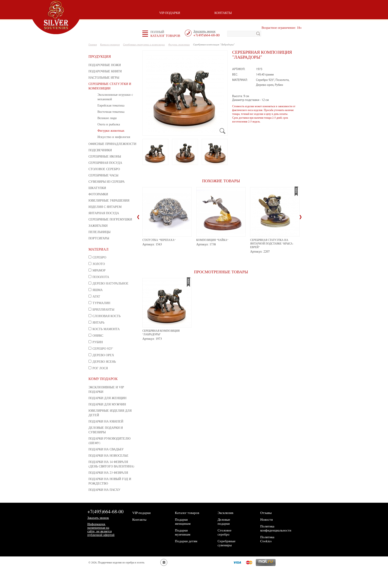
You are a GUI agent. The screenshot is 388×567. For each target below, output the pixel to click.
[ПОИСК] (258, 34)
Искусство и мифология (113, 137)
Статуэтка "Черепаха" (159, 240)
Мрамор (99, 270)
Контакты (223, 13)
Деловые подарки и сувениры (105, 429)
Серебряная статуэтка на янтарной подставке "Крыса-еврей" (271, 243)
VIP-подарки (169, 13)
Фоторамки (98, 194)
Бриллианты (103, 309)
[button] (165, 34)
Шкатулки (97, 188)
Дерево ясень (104, 361)
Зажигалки (98, 225)
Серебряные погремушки (110, 219)
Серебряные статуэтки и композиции (109, 86)
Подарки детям (186, 541)
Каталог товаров (187, 512)
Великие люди (107, 118)
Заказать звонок (98, 518)
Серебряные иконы (104, 156)
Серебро (99, 257)
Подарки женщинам (183, 521)
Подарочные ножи (104, 65)
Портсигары (98, 238)
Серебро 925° (103, 348)
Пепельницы (99, 232)
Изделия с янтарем (104, 207)
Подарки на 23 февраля (108, 472)
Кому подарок (103, 378)
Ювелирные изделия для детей (110, 412)
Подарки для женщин (107, 398)
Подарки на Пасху (104, 489)
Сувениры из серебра (106, 181)
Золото (99, 264)
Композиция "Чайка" (212, 240)
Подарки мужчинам (182, 532)
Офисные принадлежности (112, 144)
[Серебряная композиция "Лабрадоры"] (185, 93)
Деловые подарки (224, 521)
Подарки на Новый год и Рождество (109, 481)
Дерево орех (103, 355)
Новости (266, 519)
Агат (96, 296)
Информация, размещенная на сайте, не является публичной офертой (101, 529)
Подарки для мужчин (107, 404)
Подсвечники (100, 150)
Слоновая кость (107, 316)
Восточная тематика (110, 111)
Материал (98, 249)
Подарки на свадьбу (106, 449)
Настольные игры (103, 77)
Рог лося (100, 368)
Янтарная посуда (103, 213)
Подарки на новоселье (108, 455)
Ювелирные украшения (108, 200)
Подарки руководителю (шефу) (109, 440)
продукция (99, 56)
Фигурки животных (110, 130)
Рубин (98, 342)
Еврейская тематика (110, 105)
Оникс (98, 335)
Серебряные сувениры (227, 543)
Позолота (101, 277)
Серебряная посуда (105, 162)
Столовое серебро (104, 169)
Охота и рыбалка (108, 124)
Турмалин (101, 303)
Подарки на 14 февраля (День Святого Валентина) (111, 464)
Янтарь (98, 322)
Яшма (98, 290)
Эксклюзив (225, 512)
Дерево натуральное (110, 283)
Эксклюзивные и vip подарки (106, 389)
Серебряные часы (103, 175)
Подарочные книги (105, 71)
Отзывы (266, 512)
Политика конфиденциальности (275, 528)
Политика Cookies (267, 539)
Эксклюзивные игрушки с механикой (115, 96)
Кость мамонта (106, 329)
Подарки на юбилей (105, 421)
